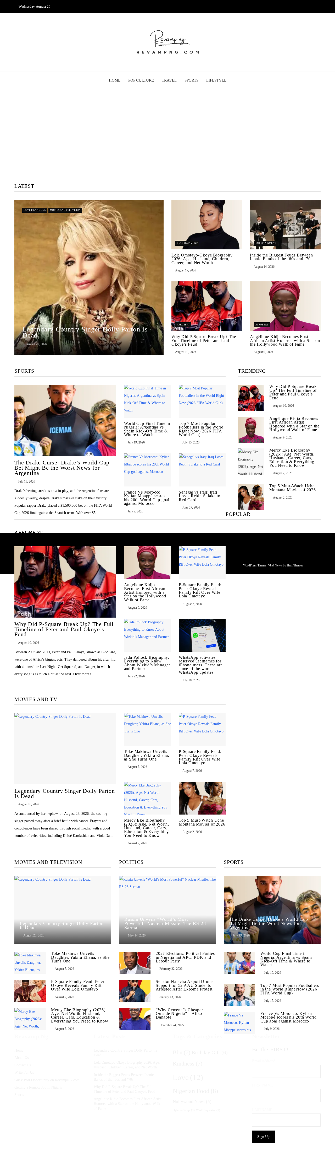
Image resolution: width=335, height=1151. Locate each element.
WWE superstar (208, 1110)
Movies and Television (65, 210)
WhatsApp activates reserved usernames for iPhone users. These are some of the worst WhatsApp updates (200, 665)
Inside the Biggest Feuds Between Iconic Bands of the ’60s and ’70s (281, 257)
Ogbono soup (184, 1110)
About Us (21, 1058)
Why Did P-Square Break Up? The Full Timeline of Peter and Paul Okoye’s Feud (203, 340)
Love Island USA (35, 210)
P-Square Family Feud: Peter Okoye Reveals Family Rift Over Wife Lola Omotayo (200, 590)
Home (114, 80)
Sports (191, 80)
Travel (169, 80)
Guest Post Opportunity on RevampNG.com (47, 1080)
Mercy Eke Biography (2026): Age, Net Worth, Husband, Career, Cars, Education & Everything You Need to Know (146, 828)
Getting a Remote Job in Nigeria (38, 1087)
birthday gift (210, 1052)
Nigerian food (195, 1091)
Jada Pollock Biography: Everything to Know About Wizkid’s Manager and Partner (147, 663)
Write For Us (24, 1072)
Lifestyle (216, 80)
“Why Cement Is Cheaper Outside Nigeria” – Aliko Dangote (179, 1014)
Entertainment (187, 243)
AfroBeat (183, 324)
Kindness (187, 1064)
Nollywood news (192, 1101)
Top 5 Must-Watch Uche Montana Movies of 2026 (202, 822)
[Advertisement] (167, 136)
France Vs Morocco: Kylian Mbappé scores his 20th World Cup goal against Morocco (146, 498)
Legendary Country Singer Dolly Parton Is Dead (64, 793)
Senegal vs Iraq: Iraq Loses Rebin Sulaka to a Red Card (201, 496)
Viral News (275, 565)
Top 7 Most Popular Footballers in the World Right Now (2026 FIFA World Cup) (201, 429)
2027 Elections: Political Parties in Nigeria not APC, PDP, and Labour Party (185, 957)
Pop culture (141, 80)
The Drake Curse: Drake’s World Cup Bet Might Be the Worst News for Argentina (61, 467)
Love (188, 1077)
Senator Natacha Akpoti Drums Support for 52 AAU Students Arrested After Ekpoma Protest (184, 985)
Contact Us (22, 1065)
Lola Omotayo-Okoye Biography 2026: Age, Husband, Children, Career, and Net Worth (201, 259)
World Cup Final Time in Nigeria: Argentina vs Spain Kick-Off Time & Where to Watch (147, 429)
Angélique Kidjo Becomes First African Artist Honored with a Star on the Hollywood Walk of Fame (285, 340)
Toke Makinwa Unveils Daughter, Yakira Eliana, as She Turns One (146, 755)
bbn (181, 1052)
